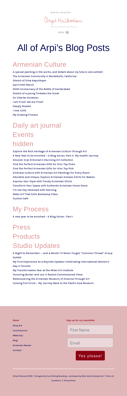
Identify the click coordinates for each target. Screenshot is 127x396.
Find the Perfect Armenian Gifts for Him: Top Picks (44, 164)
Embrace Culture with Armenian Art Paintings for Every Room (51, 172)
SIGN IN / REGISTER (60, 12)
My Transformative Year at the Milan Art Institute (43, 270)
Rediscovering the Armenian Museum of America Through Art (51, 278)
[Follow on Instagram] (15, 355)
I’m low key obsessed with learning (34, 189)
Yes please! (90, 355)
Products (26, 236)
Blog (15, 340)
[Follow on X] (28, 355)
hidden (23, 143)
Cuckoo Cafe (20, 198)
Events (23, 134)
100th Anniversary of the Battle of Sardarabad (41, 89)
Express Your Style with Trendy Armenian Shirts (42, 181)
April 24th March (23, 84)
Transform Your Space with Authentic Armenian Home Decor (50, 185)
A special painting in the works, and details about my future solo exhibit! (58, 71)
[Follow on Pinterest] (35, 355)
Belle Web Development (93, 376)
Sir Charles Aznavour (26, 97)
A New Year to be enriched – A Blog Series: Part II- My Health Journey (55, 155)
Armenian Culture (39, 64)
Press (21, 227)
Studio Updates (36, 245)
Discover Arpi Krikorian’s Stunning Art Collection (43, 159)
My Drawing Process (25, 114)
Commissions (20, 330)
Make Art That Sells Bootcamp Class (35, 194)
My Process (31, 209)
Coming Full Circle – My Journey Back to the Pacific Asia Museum (53, 283)
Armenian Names (22, 345)
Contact (17, 350)
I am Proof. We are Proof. (28, 101)
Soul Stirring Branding (57, 376)
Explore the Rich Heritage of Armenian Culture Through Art (50, 151)
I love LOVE (19, 110)
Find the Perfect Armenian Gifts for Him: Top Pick (43, 168)
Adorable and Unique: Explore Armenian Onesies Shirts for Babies (54, 177)
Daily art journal (37, 125)
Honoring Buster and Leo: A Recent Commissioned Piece (48, 274)
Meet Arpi (18, 335)
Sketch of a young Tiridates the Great (36, 93)
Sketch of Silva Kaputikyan (29, 80)
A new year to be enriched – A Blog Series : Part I (43, 216)
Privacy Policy (70, 380)
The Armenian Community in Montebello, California (44, 76)
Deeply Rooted (22, 106)
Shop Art (17, 325)
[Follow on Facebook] (22, 355)
